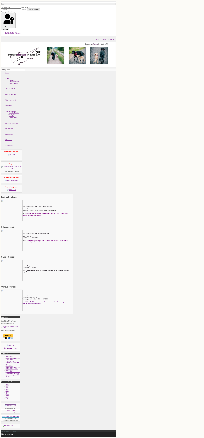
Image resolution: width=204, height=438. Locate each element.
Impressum (104, 39)
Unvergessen (9, 145)
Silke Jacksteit (7, 227)
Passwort (23, 9)
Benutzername (25, 7)
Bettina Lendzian (9, 197)
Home (7, 73)
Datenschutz (111, 39)
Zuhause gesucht (10, 89)
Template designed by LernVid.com (11, 436)
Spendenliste (9, 128)
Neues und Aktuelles (11, 111)
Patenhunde (8, 105)
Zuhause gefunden (10, 94)
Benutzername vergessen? (13, 34)
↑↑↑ (2, 433)
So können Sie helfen (11, 123)
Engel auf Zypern (14, 83)
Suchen (3, 70)
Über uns (8, 78)
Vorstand (12, 80)
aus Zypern (12, 114)
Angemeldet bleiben (9, 12)
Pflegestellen (9, 134)
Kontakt (98, 39)
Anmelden (5, 29)
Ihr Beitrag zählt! (10, 348)
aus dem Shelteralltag (13, 116)
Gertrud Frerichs (8, 287)
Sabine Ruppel (8, 257)
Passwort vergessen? (11, 32)
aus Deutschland (14, 113)
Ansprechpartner (14, 81)
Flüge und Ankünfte (10, 100)
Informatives (8, 140)
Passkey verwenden (8, 27)
